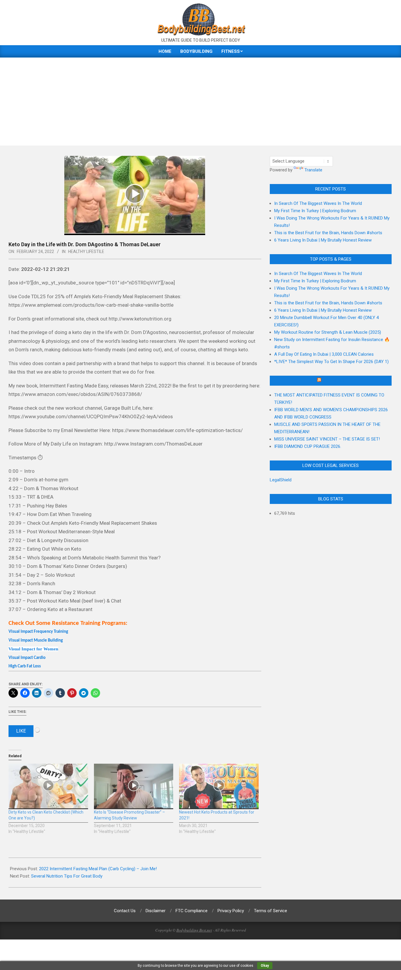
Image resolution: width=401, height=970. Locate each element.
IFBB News (333, 380)
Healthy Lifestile (86, 251)
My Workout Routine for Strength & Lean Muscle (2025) (327, 332)
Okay (265, 966)
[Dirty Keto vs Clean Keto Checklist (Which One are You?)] (48, 786)
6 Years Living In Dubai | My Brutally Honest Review (323, 240)
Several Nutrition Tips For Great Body (66, 876)
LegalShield (281, 480)
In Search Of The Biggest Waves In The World (318, 203)
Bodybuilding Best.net (194, 930)
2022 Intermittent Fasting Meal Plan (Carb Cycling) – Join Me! (98, 868)
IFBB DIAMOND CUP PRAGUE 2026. (307, 446)
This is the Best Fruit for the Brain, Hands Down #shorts (328, 232)
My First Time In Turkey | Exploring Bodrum (315, 210)
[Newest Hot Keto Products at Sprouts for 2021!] (219, 786)
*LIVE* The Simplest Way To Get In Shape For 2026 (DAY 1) (331, 361)
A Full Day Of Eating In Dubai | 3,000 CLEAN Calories (324, 354)
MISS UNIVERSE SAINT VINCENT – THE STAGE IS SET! (327, 439)
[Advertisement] (200, 101)
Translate (313, 170)
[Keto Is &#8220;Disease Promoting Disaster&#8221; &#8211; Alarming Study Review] (133, 786)
